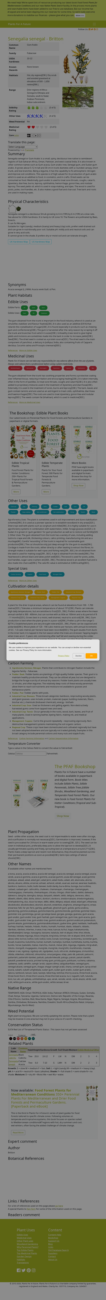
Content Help (54, 1234)
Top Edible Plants (25, 1250)
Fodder (55, 506)
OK (91, 656)
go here (59, 1205)
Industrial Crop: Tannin (37, 598)
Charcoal (13, 506)
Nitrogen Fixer (57, 574)
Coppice (29, 574)
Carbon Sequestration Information (63, 738)
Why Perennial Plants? (27, 1247)
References (13, 350)
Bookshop (53, 1237)
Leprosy (68, 368)
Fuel (65, 506)
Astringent (43, 368)
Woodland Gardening (27, 1244)
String (72, 512)
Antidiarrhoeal (15, 368)
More (16, 491)
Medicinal (88, 1050)
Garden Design (24, 1256)
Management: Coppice (58, 598)
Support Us (53, 1241)
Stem (43, 308)
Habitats (21, 1259)
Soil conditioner (42, 512)
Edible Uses (22, 1234)
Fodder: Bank (41, 592)
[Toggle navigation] (94, 24)
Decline (78, 656)
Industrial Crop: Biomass (73, 592)
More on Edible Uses (28, 350)
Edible (81, 1050)
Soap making (26, 512)
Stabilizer (44, 313)
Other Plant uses (25, 1241)
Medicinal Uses (24, 1237)
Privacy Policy (63, 656)
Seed (33, 308)
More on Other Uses (28, 580)
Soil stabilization (58, 512)
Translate (29, 150)
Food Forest (42, 574)
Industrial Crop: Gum (17, 598)
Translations (23, 1262)
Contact (52, 1256)
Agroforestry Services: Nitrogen (20, 592)
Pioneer (13, 512)
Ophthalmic (81, 368)
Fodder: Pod (55, 592)
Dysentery (56, 368)
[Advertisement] (53, 264)
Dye (24, 506)
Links (50, 1247)
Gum (24, 313)
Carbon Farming (16, 574)
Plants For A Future (19, 24)
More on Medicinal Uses (29, 402)
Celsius (11, 753)
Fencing (34, 506)
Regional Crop (76, 598)
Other (96, 1050)
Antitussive (29, 368)
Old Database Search (58, 1250)
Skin (93, 368)
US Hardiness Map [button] (41, 241)
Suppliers (52, 1253)
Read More (18, 1132)
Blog (50, 1244)
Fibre (45, 506)
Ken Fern (31, 1209)
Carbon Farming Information (31, 738)
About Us (52, 1259)
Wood (93, 512)
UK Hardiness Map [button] (19, 241)
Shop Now (78, 485)
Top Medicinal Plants (27, 1253)
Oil (24, 308)
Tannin (83, 512)
